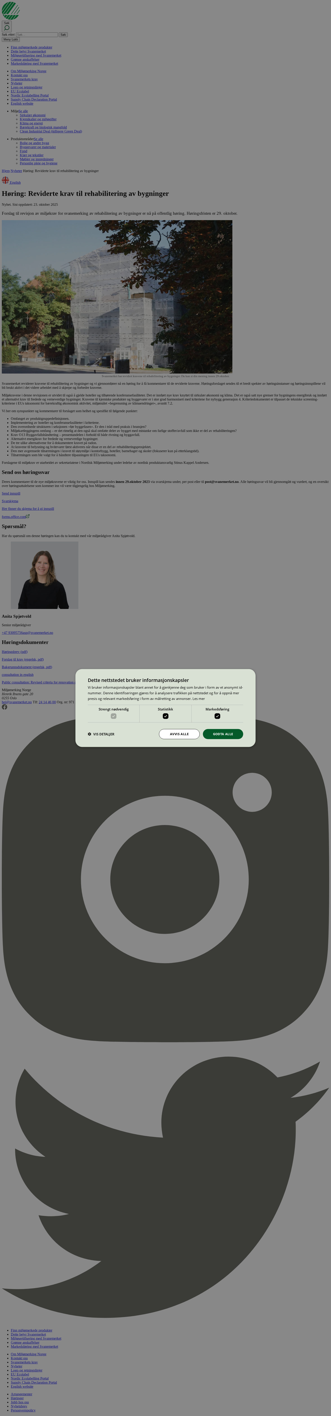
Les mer (199, 698)
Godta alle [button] (223, 734)
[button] (101, 734)
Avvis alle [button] (179, 734)
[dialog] (165, 708)
